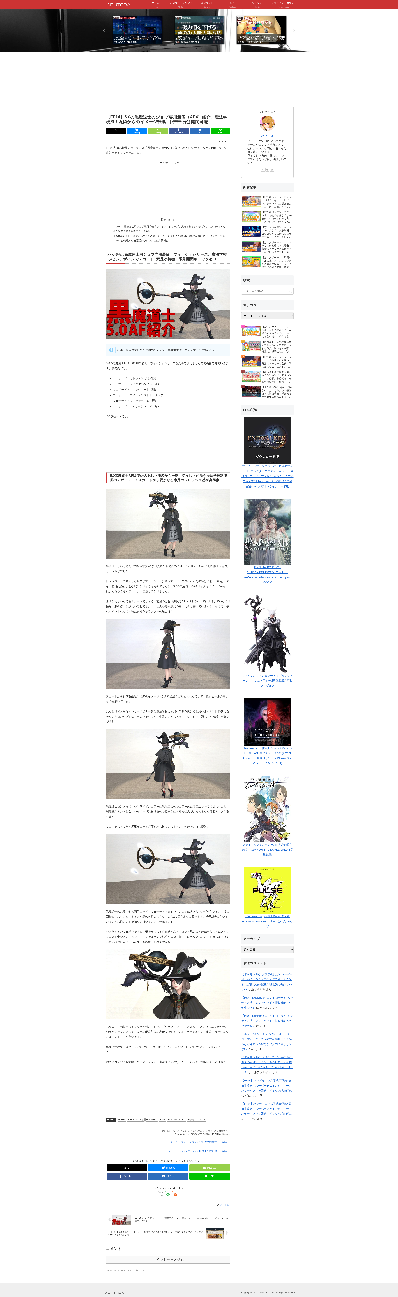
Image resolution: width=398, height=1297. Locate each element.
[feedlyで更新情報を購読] (168, 1194)
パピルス (267, 136)
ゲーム (112, 1120)
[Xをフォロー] (161, 1194)
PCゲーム (153, 1120)
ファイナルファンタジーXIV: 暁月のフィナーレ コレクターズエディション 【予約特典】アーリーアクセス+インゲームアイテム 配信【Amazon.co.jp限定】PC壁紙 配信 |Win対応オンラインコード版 (267, 476)
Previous (103, 30)
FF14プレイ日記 (137, 1120)
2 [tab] (196, 48)
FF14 (123, 1120)
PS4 (163, 1120)
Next (294, 30)
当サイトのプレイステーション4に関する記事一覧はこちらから (199, 1151)
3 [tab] (201, 48)
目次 (164, 219)
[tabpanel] (137, 30)
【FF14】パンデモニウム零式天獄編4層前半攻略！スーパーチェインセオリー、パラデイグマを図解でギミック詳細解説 (266, 1085)
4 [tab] (206, 48)
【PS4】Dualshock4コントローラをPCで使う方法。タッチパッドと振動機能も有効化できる (267, 1002)
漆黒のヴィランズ (197, 1120)
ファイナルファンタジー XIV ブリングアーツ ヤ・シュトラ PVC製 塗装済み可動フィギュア (267, 680)
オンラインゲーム (177, 1120)
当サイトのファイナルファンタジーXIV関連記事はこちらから (200, 1142)
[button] (290, 291)
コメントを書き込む (168, 1260)
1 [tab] (192, 48)
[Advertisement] (168, 87)
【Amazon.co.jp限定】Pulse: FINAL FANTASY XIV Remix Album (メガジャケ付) (267, 921)
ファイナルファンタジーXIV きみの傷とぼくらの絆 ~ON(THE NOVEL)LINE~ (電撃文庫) (267, 849)
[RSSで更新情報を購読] (175, 1194)
